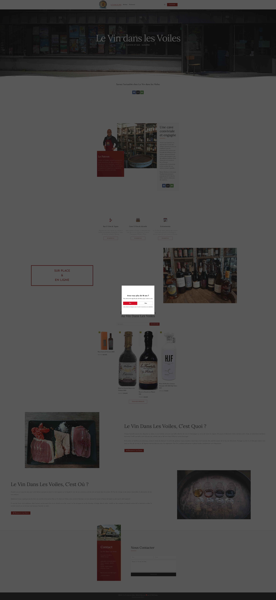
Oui (130, 303)
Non (146, 303)
